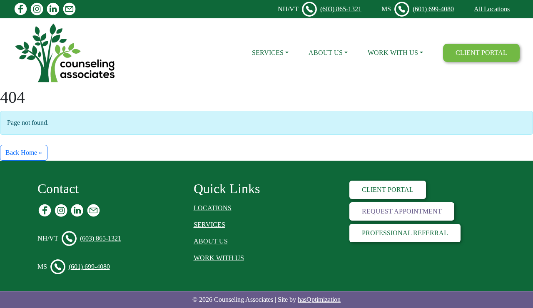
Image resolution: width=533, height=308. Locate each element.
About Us (326, 52)
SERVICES (209, 224)
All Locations (492, 8)
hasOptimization (319, 299)
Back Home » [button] (23, 152)
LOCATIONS (213, 207)
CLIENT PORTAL (481, 52)
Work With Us (393, 52)
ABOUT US (211, 241)
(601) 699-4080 (433, 8)
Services (268, 52)
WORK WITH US (219, 257)
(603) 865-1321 (340, 8)
